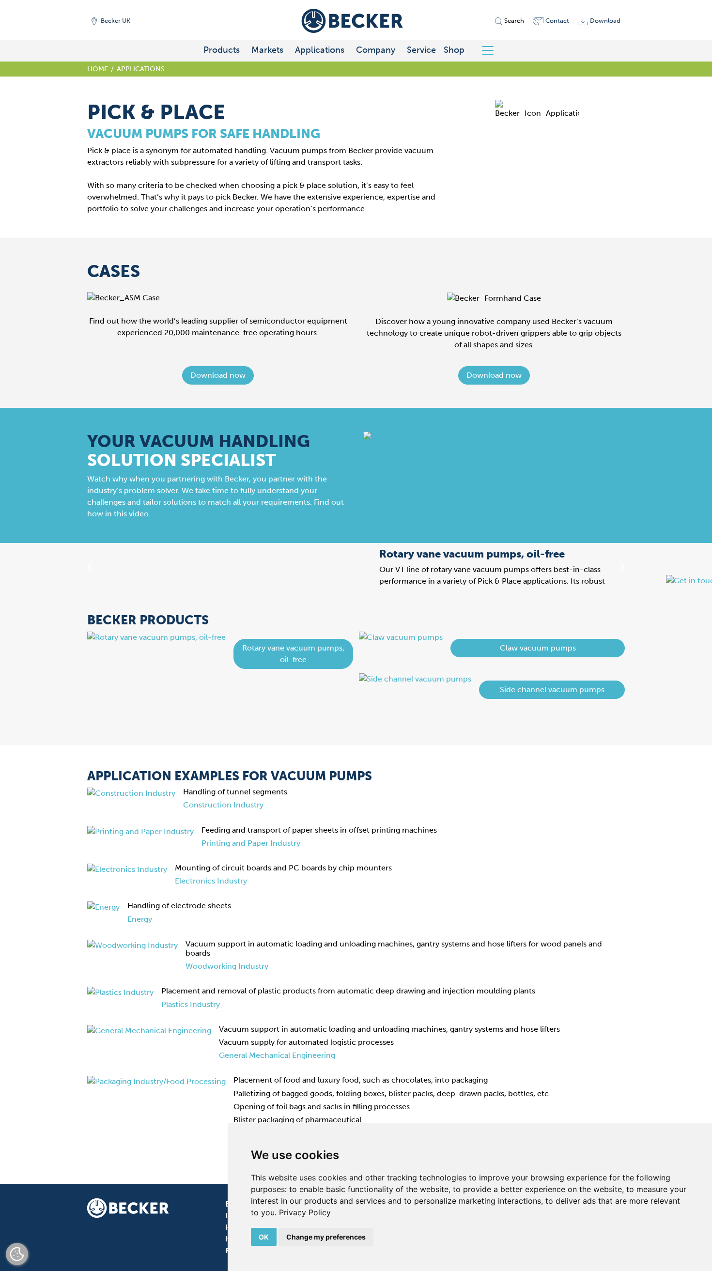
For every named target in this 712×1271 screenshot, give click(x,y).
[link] (305, 1212)
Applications (319, 50)
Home (97, 68)
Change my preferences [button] (326, 1237)
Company (375, 50)
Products (221, 50)
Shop (454, 50)
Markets (267, 50)
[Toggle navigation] (491, 50)
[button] (218, 375)
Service (421, 50)
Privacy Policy (305, 1212)
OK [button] (264, 1237)
